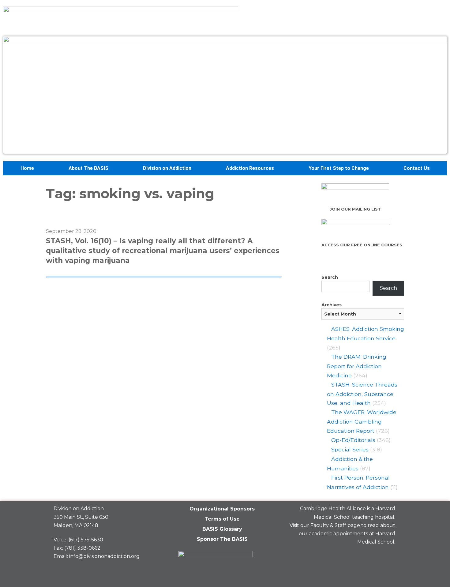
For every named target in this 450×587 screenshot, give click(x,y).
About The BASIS (88, 168)
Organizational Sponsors (222, 509)
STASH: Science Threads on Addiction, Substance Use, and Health (362, 393)
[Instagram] (387, 556)
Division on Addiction (167, 168)
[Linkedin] (366, 556)
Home (27, 168)
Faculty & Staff (328, 525)
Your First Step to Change (339, 168)
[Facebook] (345, 556)
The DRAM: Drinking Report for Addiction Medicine (356, 366)
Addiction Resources (250, 168)
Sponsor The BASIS (222, 539)
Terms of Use (222, 519)
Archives (331, 305)
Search (329, 277)
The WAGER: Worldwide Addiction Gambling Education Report (361, 421)
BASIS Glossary (222, 529)
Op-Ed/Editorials (353, 440)
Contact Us (416, 168)
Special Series (350, 449)
